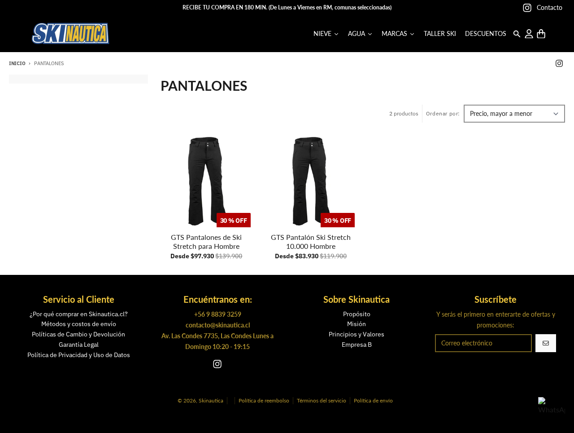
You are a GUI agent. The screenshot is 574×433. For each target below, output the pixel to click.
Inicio (17, 63)
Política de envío (373, 400)
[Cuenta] (529, 34)
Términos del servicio (321, 400)
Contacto (549, 7)
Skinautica (211, 400)
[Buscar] (517, 34)
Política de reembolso (264, 400)
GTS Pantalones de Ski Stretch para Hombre (206, 241)
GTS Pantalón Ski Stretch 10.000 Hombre (311, 241)
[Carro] (541, 34)
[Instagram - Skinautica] (527, 8)
